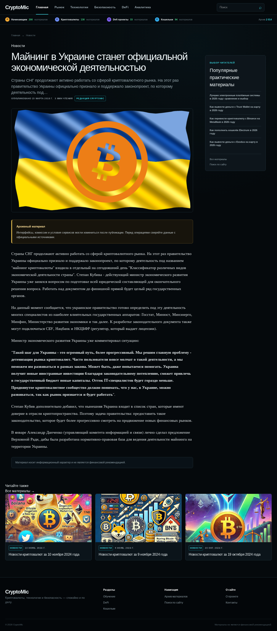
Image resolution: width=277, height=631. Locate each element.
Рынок (59, 7)
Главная (42, 7)
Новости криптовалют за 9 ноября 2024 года (133, 554)
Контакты (231, 602)
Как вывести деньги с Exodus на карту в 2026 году (234, 143)
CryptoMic (17, 7)
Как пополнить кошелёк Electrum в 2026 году (233, 132)
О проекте (232, 596)
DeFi (125, 7)
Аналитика (143, 7)
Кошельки (109, 608)
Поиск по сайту (218, 164)
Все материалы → (20, 491)
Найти (260, 7)
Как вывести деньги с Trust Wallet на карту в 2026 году (235, 109)
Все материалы (218, 159)
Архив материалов (175, 596)
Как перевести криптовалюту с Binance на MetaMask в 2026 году (235, 120)
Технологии (79, 7)
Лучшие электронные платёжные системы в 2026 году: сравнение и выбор (235, 97)
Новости (30, 35)
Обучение (109, 596)
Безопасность (105, 7)
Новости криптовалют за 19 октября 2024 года (224, 554)
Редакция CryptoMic (90, 98)
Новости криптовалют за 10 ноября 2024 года (44, 554)
